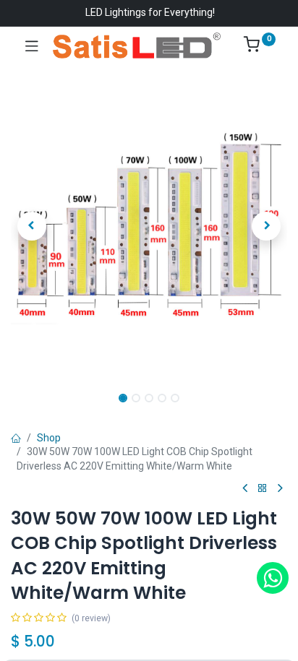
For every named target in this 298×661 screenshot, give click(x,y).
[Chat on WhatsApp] (273, 578)
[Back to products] (262, 488)
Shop (49, 438)
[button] (31, 226)
